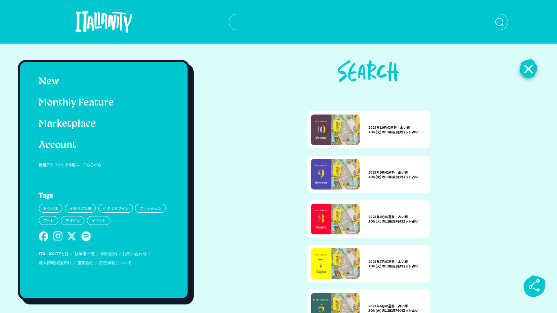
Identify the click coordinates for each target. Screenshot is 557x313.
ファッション (150, 208)
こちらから (92, 165)
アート (48, 220)
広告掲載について (115, 263)
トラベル (50, 208)
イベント (98, 220)
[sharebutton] (534, 286)
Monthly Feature (76, 103)
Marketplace (67, 124)
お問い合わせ (134, 254)
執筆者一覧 (85, 254)
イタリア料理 (80, 208)
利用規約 (109, 254)
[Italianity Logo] (103, 22)
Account (57, 145)
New (49, 82)
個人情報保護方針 (55, 263)
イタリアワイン (115, 208)
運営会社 (85, 263)
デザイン (72, 220)
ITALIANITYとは (54, 254)
